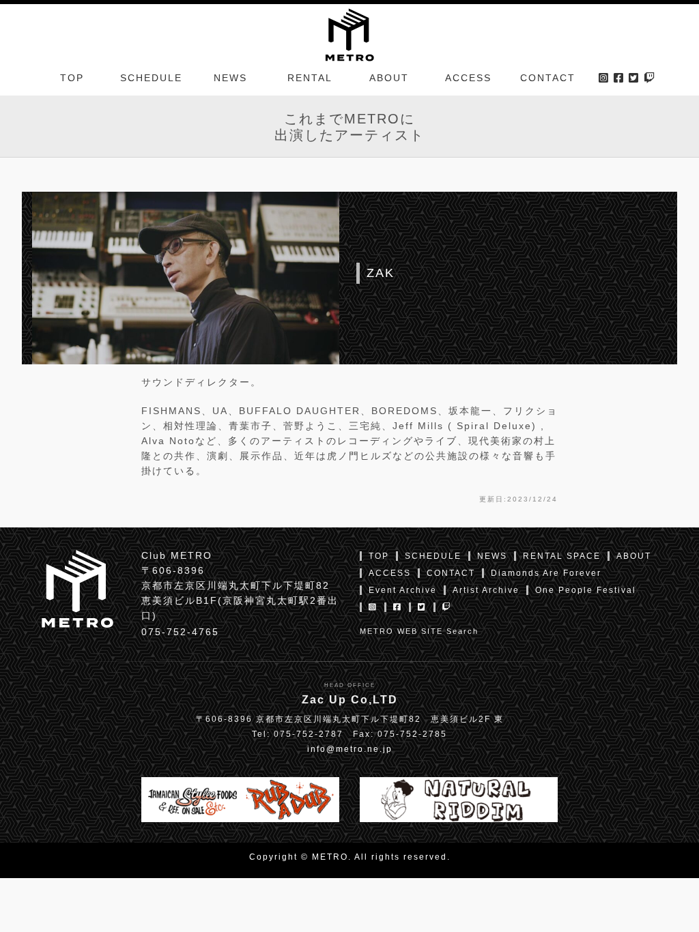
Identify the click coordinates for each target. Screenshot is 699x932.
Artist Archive (486, 590)
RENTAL (309, 77)
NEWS (230, 77)
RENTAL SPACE (562, 556)
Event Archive (403, 590)
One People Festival (585, 590)
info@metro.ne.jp (350, 749)
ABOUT (389, 77)
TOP (72, 77)
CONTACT (547, 77)
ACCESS (468, 77)
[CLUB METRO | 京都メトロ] (349, 33)
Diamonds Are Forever (546, 573)
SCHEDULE (151, 77)
